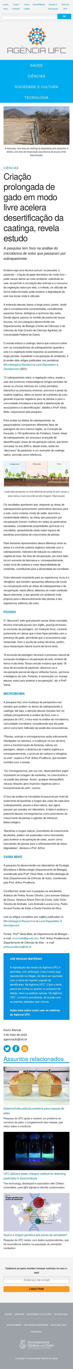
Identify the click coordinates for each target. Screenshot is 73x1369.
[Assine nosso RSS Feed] (24, 1048)
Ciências (36, 75)
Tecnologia (36, 97)
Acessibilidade (39, 4)
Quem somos (14, 1324)
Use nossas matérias (35, 1324)
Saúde (36, 65)
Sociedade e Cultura (36, 86)
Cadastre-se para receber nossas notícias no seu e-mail (36, 1270)
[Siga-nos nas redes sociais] (7, 1048)
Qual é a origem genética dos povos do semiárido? (35, 1235)
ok (64, 16)
